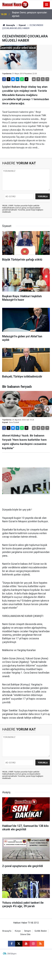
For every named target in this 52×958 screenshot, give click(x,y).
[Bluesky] (13, 79)
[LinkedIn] (17, 79)
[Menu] (46, 4)
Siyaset (22, 25)
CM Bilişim (11, 953)
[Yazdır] (34, 79)
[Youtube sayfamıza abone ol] (26, 944)
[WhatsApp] (22, 79)
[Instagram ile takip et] (33, 944)
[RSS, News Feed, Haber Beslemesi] (40, 944)
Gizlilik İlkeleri (41, 931)
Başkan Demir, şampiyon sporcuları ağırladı (29, 14)
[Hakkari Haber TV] (15, 4)
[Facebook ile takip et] (11, 944)
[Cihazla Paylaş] (26, 79)
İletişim (27, 931)
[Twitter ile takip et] (18, 944)
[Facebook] (4, 79)
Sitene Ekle (25, 934)
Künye (18, 931)
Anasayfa (10, 25)
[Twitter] (8, 79)
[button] (38, 79)
